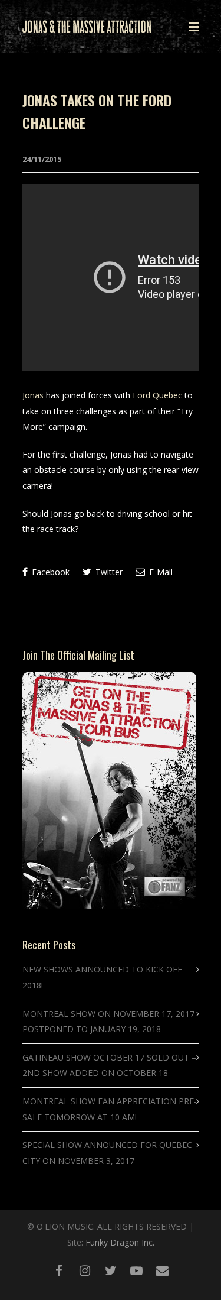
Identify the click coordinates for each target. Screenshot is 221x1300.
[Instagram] (85, 1270)
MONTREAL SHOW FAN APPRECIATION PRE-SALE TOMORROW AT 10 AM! (109, 1109)
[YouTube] (137, 1270)
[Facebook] (59, 1270)
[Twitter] (111, 1270)
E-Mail (160, 572)
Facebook (49, 572)
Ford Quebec (157, 395)
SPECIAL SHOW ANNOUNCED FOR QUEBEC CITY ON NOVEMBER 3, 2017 (107, 1152)
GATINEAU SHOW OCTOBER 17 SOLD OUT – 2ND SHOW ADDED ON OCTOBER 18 (109, 1065)
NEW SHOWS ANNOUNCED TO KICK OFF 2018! (102, 977)
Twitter (108, 572)
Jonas (33, 395)
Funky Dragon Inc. (119, 1242)
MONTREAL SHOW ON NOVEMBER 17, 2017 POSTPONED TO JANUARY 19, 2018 (108, 1021)
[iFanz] (162, 1270)
